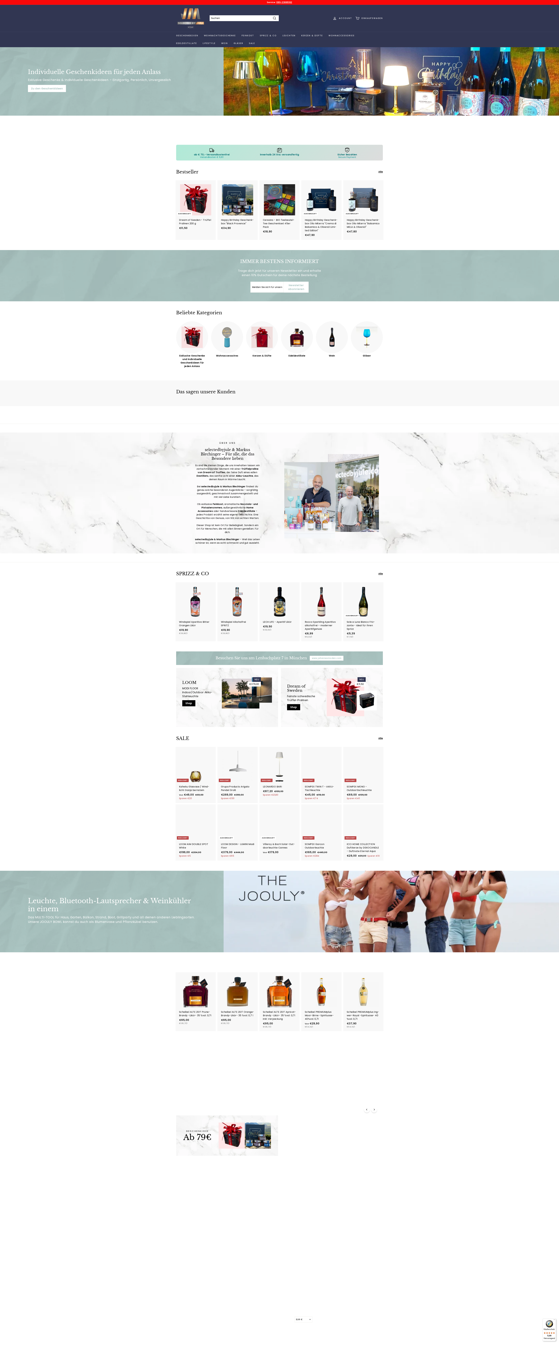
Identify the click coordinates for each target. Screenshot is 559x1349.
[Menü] (554, 1320)
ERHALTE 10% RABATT (280, 694)
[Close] (319, 646)
